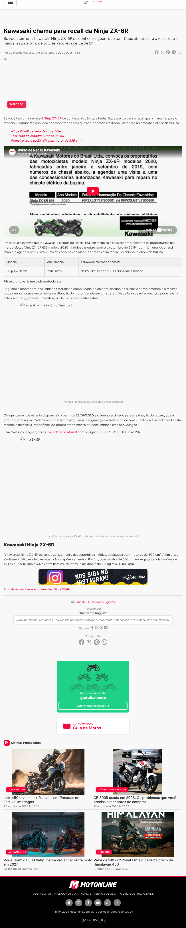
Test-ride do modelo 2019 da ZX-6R (37, 136)
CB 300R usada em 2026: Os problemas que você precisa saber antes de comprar (135, 799)
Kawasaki (31, 589)
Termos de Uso (105, 893)
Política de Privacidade (136, 893)
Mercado (16, 104)
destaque (17, 589)
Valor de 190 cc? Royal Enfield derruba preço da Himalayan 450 (133, 862)
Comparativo (16, 789)
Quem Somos (42, 893)
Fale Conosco (65, 893)
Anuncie (84, 893)
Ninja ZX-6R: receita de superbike (36, 131)
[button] (157, 52)
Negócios (104, 852)
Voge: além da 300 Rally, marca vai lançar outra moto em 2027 (48, 862)
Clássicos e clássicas (112, 789)
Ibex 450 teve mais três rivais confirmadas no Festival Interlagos (41, 799)
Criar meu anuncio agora (93, 705)
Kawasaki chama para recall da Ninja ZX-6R (66, 30)
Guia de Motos (87, 727)
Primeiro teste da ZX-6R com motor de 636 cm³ (46, 141)
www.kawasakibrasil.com (66, 432)
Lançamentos (17, 852)
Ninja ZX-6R (62, 589)
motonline (45, 589)
